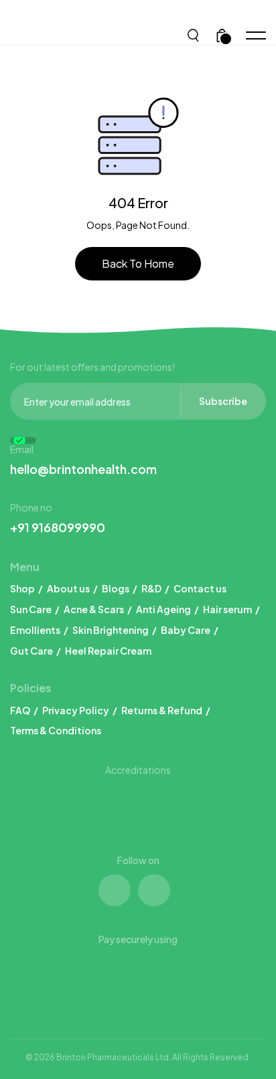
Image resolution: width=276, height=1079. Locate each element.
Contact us (200, 588)
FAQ (20, 710)
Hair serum (227, 609)
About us (68, 588)
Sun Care (31, 609)
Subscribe (223, 401)
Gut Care (31, 651)
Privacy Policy (75, 710)
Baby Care (185, 630)
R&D (151, 588)
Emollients (35, 630)
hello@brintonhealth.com (83, 469)
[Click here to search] (194, 34)
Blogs (115, 588)
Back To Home (138, 263)
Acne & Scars (94, 609)
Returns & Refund (161, 710)
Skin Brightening (110, 630)
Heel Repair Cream (108, 651)
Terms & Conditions (55, 730)
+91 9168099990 (57, 527)
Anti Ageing (163, 609)
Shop (22, 588)
